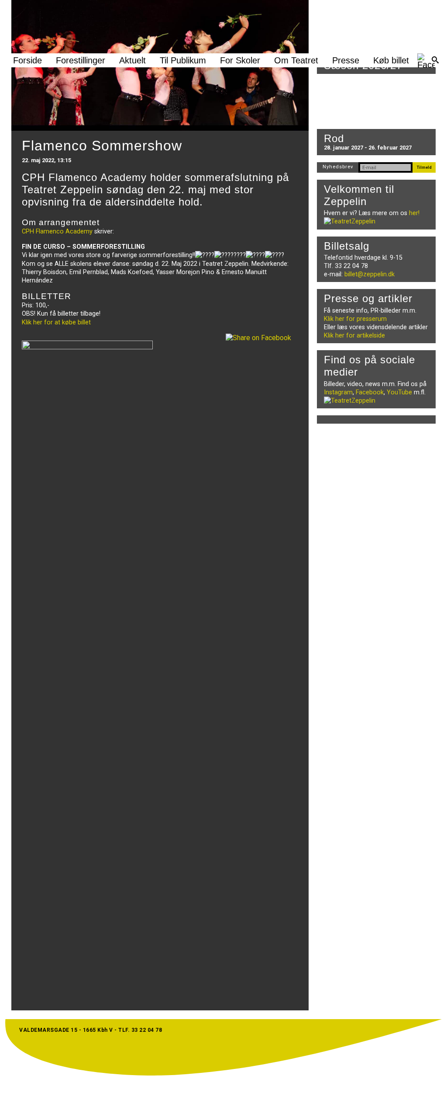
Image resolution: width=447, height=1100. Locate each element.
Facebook (370, 392)
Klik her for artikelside (354, 335)
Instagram (338, 392)
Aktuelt (132, 60)
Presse (345, 60)
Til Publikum (183, 60)
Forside (27, 60)
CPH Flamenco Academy (57, 231)
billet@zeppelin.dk (369, 274)
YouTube (399, 392)
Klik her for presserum (355, 319)
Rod (334, 138)
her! (414, 213)
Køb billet (391, 60)
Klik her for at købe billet (56, 322)
